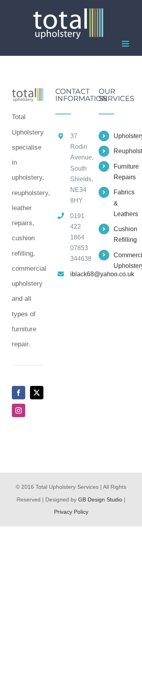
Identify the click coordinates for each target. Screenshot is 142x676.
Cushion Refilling (122, 234)
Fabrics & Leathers (122, 203)
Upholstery (122, 136)
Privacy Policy (71, 512)
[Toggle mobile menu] (126, 44)
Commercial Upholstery (122, 260)
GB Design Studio (100, 499)
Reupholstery (122, 151)
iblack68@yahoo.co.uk (78, 274)
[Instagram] (18, 410)
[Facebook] (18, 392)
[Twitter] (36, 392)
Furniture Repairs (122, 171)
